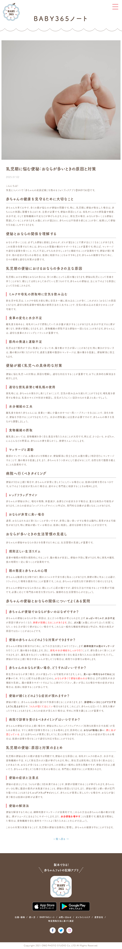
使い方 (32, 917)
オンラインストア (83, 917)
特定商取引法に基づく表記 (61, 921)
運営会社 (98, 917)
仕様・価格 (20, 917)
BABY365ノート (47, 917)
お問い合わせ (65, 917)
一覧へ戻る (59, 839)
